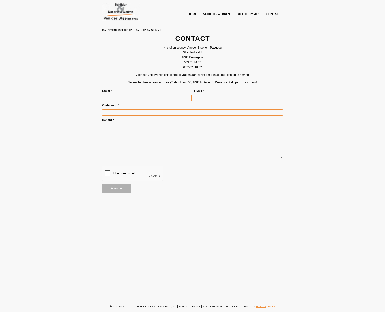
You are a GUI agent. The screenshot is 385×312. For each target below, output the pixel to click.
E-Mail (199, 90)
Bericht (108, 119)
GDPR (271, 306)
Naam (107, 90)
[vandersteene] (121, 12)
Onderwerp (110, 105)
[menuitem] (192, 11)
